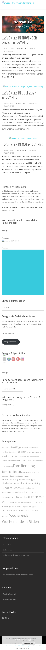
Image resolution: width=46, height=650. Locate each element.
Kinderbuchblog (10, 479)
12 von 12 (33, 48)
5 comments (9, 106)
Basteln (21, 451)
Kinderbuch (25, 476)
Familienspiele (26, 472)
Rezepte (5, 506)
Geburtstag (5, 476)
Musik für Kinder (37, 503)
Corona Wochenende (35, 461)
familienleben (11, 472)
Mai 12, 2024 (8, 150)
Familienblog (24, 465)
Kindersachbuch (32, 492)
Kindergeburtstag (8, 492)
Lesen (11, 502)
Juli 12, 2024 (8, 103)
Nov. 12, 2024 (9, 48)
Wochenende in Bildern (21, 521)
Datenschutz (7, 550)
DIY (3, 466)
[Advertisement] (23, 272)
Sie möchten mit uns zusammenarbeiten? (18, 575)
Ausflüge (16, 447)
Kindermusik (20, 492)
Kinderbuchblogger (27, 479)
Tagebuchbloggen (29, 506)
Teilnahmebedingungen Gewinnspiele (16, 555)
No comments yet (11, 51)
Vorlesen (5, 516)
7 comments (9, 153)
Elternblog (9, 466)
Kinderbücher (11, 488)
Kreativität (6, 497)
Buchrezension (13, 461)
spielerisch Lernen (15, 506)
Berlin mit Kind (11, 456)
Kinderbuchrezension (13, 483)
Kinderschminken (9, 599)
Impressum (7, 544)
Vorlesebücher (32, 511)
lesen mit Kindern (23, 502)
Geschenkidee (15, 476)
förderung (35, 472)
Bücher (22, 460)
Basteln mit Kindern (34, 452)
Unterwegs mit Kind (14, 510)
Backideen (13, 452)
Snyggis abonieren (11, 342)
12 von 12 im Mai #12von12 (22, 145)
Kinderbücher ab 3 (27, 488)
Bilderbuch (24, 457)
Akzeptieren (28, 644)
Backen (25, 447)
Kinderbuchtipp (32, 483)
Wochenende (18, 515)
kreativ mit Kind (20, 496)
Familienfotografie (9, 594)
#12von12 (6, 447)
